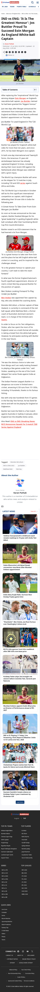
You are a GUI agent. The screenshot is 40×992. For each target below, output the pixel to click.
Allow (23, 22)
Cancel (33, 22)
